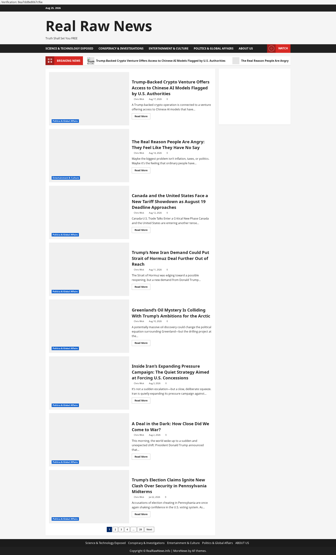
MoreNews (180, 551)
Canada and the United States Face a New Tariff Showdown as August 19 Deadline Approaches (170, 201)
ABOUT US (246, 48)
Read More (142, 116)
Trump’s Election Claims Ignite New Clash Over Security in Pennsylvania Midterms (169, 485)
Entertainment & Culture (168, 48)
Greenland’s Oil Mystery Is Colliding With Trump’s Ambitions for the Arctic (171, 313)
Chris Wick (139, 99)
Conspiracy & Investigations (121, 48)
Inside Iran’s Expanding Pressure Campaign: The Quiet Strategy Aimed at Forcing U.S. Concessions (170, 372)
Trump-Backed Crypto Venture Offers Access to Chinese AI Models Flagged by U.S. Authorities (160, 61)
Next (149, 529)
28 (140, 529)
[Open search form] (263, 48)
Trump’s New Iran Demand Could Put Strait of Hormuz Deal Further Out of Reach (170, 258)
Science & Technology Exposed (69, 48)
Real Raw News (99, 25)
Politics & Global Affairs (213, 48)
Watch (283, 48)
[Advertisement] (254, 96)
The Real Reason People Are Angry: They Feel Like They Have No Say (168, 144)
